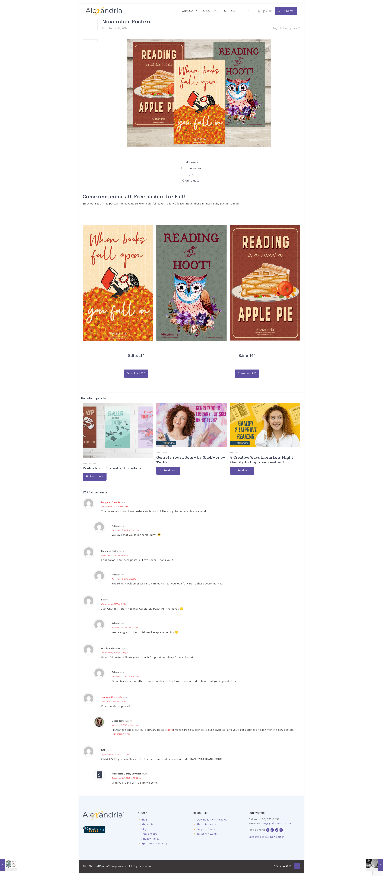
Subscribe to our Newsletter (266, 837)
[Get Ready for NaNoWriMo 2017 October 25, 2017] (8, 865)
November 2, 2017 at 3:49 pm (125, 530)
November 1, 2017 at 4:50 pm (114, 507)
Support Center (206, 829)
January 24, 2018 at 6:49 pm (125, 725)
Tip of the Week (207, 834)
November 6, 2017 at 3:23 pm (125, 628)
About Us (147, 824)
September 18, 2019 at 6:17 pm (115, 754)
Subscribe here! (122, 734)
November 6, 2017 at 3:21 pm (125, 579)
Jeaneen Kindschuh (111, 697)
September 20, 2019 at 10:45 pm (126, 778)
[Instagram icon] (290, 866)
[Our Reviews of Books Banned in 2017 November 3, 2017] (374, 865)
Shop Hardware (206, 824)
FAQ (144, 829)
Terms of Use (149, 834)
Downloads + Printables (212, 820)
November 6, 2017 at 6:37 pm (114, 653)
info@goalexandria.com (276, 823)
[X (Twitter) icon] (277, 866)
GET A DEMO (286, 11)
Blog (144, 820)
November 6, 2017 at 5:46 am (114, 604)
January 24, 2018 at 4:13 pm (113, 702)
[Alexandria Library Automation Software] (105, 11)
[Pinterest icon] (287, 866)
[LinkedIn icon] (284, 866)
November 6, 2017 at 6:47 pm (125, 676)
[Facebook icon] (274, 866)
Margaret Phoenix (110, 502)
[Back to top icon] (297, 866)
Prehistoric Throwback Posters (112, 468)
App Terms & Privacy (154, 843)
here (170, 730)
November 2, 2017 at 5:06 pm (114, 555)
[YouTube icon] (280, 866)
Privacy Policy (150, 839)
